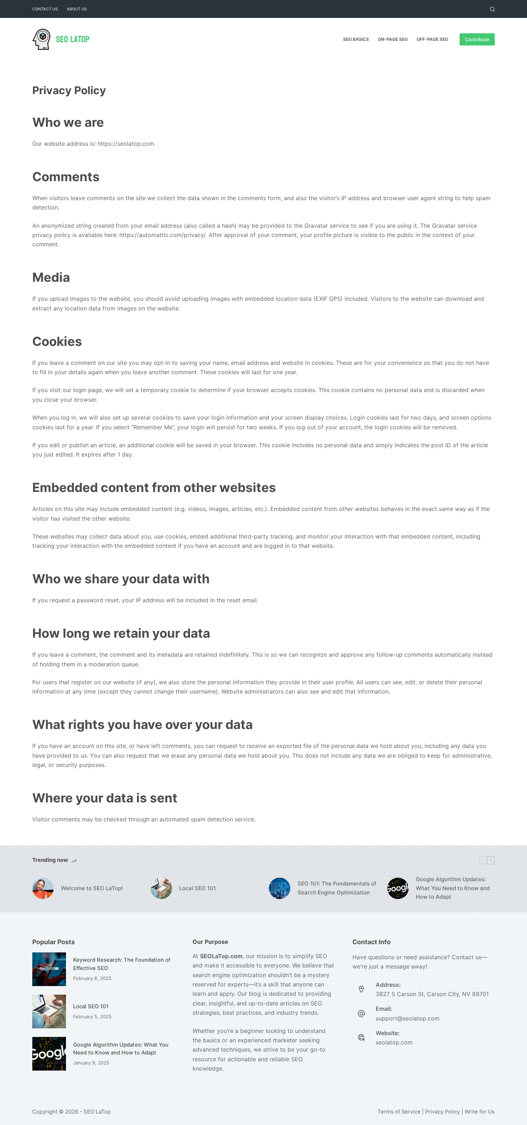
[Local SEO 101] (161, 888)
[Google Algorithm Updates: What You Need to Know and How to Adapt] (398, 888)
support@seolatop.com (408, 1018)
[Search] (492, 9)
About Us (77, 8)
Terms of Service (399, 1112)
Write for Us (480, 1112)
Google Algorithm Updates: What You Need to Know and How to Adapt (453, 888)
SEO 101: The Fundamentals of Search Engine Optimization (337, 888)
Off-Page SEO (432, 39)
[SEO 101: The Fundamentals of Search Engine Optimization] (279, 888)
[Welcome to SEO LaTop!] (43, 888)
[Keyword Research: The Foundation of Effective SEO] (49, 969)
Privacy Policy (442, 1112)
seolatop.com (394, 1042)
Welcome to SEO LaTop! (92, 888)
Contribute (477, 39)
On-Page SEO (393, 39)
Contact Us (45, 8)
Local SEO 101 (197, 888)
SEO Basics (356, 39)
